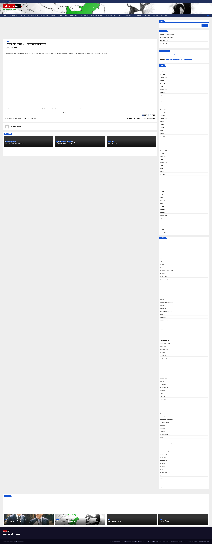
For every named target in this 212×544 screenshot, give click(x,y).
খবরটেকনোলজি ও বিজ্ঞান (163, 378)
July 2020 (162, 95)
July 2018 (162, 153)
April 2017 (162, 171)
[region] (80, 29)
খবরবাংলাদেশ (162, 393)
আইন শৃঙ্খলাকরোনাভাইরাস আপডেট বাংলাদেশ (166, 302)
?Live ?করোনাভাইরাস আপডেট (13, 15)
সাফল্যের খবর (162, 478)
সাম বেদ (166, 15)
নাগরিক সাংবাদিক (8, 141)
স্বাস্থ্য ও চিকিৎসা (71, 141)
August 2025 (162, 68)
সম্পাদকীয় (161, 475)
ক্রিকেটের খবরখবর (162, 369)
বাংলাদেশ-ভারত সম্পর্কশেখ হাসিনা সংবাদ (165, 451)
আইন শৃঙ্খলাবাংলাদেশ (163, 308)
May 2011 (162, 218)
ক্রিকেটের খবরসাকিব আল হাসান (164, 372)
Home (5, 15)
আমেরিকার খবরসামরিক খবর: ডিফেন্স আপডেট (166, 320)
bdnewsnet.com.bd (9, 9)
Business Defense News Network (59, 15)
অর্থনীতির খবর (162, 264)
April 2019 (162, 133)
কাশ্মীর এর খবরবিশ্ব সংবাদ (163, 355)
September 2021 (163, 77)
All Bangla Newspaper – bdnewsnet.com (38, 15)
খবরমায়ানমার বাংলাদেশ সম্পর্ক (164, 405)
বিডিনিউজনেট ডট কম (155, 15)
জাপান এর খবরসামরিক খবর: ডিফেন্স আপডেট (166, 419)
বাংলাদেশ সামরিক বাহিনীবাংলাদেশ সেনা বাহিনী (166, 440)
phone (161, 252)
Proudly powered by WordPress (8, 541)
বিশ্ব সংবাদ (161, 469)
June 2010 (162, 229)
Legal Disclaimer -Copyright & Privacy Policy (92, 15)
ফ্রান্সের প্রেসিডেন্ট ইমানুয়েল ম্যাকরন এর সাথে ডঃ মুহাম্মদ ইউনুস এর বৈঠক (184, 54)
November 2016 (163, 185)
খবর (5, 141)
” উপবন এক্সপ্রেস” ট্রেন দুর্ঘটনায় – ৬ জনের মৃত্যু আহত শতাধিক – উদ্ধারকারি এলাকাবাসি (21, 118)
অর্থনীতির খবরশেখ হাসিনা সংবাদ (164, 282)
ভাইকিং (162, 15)
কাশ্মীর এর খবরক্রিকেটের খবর (164, 349)
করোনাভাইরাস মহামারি (59, 141)
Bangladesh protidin (164, 241)
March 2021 (162, 83)
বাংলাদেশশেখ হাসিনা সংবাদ (164, 457)
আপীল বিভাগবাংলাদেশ (163, 314)
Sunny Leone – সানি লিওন (164, 40)
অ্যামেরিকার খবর (162, 285)
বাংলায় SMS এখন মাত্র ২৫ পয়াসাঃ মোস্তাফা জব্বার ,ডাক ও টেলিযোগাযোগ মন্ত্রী (140, 118)
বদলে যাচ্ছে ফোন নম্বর (112, 143)
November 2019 (163, 112)
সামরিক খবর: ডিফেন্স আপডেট (164, 481)
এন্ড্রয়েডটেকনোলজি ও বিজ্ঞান (164, 334)
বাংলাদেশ (8, 41)
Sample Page (138, 15)
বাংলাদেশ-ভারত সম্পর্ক (163, 448)
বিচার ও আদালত (14, 141)
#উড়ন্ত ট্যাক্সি (20, 48)
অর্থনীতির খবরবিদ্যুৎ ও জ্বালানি (164, 279)
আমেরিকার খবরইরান (163, 317)
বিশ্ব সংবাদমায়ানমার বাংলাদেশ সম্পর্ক (165, 472)
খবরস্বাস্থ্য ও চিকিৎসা (163, 410)
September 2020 (163, 89)
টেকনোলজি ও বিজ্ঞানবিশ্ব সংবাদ (164, 422)
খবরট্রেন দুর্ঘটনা (162, 381)
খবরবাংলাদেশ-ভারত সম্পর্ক (163, 396)
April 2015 (162, 203)
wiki (161, 261)
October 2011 (162, 212)
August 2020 (162, 92)
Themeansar (22, 541)
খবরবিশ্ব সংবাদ (162, 402)
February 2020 (163, 109)
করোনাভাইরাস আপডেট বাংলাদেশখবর (165, 343)
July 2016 (162, 188)
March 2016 (162, 200)
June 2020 (162, 98)
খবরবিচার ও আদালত (163, 399)
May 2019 (162, 130)
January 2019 (163, 142)
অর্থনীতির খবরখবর (162, 273)
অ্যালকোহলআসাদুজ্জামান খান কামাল (165, 293)
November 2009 (163, 232)
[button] (206, 15)
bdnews (161, 244)
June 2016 (162, 191)
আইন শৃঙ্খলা (162, 296)
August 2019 (162, 121)
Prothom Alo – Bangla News (126, 15)
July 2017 (162, 165)
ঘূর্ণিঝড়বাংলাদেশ (162, 413)
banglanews (14, 47)
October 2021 (162, 74)
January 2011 (162, 226)
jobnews (161, 249)
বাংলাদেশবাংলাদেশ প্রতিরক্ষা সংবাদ (165, 454)
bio (108, 519)
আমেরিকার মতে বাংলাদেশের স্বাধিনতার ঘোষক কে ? (167, 34)
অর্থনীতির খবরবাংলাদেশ (163, 276)
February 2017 (163, 177)
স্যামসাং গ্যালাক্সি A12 (163, 43)
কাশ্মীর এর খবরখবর (162, 352)
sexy (161, 255)
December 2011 (163, 206)
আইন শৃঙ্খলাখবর (162, 305)
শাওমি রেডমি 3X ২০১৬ (163, 46)
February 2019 (163, 139)
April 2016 (162, 197)
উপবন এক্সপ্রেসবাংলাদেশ (163, 331)
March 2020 (162, 106)
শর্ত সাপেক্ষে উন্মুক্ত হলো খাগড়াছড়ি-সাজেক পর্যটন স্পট (66, 143)
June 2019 (162, 127)
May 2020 (162, 101)
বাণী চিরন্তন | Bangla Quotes (165, 434)
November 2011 (163, 209)
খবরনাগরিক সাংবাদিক (163, 384)
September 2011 (163, 215)
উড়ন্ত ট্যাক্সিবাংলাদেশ (163, 328)
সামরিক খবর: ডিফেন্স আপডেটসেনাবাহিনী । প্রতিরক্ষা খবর (168, 484)
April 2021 (162, 80)
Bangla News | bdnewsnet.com (166, 54)
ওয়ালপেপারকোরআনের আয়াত (164, 337)
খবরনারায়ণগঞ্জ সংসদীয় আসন (164, 387)
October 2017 (162, 159)
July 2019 (162, 124)
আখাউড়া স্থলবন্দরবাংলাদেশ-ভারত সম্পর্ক (166, 311)
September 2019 (163, 118)
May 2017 (162, 168)
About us (23, 15)
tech (108, 141)
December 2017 (163, 156)
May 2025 (162, 71)
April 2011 (162, 221)
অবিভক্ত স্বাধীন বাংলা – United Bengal (166, 37)
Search (161, 21)
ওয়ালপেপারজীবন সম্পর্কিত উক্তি (164, 340)
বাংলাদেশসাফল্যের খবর (163, 460)
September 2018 (163, 150)
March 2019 (162, 136)
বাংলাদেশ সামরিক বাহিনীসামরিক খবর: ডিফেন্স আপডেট (167, 443)
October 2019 (162, 115)
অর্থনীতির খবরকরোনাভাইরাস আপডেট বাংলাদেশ (166, 270)
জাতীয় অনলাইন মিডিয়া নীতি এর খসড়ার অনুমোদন (14, 143)
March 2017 (162, 174)
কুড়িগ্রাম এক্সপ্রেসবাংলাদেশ (164, 358)
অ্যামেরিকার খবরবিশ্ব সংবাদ (164, 290)
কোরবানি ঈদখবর (162, 361)
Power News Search (111, 15)
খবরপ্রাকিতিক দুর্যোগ (163, 390)
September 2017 (163, 162)
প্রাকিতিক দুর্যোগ (64, 141)
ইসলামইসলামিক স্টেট (163, 323)
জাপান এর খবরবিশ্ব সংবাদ (163, 416)
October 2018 (162, 147)
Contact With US (74, 15)
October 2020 (162, 86)
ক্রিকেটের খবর (162, 364)
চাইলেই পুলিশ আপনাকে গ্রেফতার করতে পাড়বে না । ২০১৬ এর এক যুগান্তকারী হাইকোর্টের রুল (179, 59)
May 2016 (162, 194)
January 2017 (163, 180)
